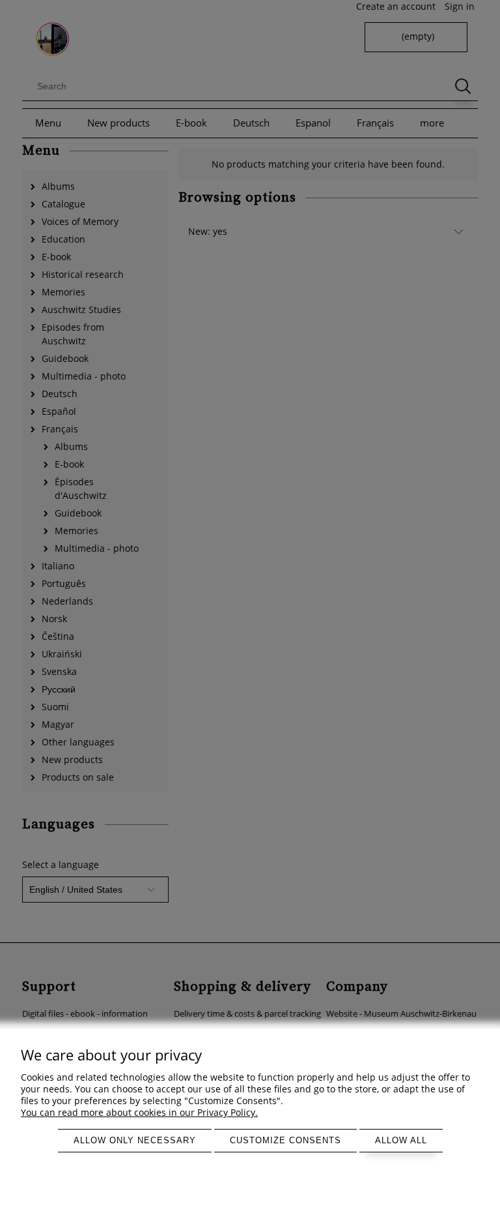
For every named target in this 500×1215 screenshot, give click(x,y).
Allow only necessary (135, 1140)
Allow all (401, 1140)
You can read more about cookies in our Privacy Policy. (139, 1112)
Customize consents (285, 1140)
